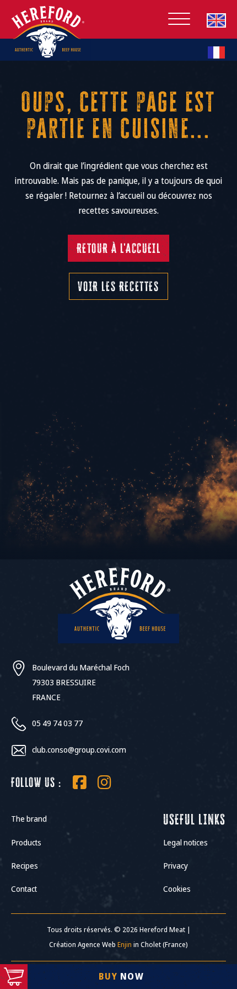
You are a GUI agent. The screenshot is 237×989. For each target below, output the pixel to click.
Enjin (124, 944)
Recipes (24, 866)
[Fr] (216, 52)
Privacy (175, 866)
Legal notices (185, 843)
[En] (216, 20)
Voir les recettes (118, 286)
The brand (29, 819)
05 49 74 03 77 (57, 723)
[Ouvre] (179, 19)
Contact (24, 889)
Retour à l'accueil (119, 248)
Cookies (177, 889)
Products (26, 843)
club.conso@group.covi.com (79, 750)
